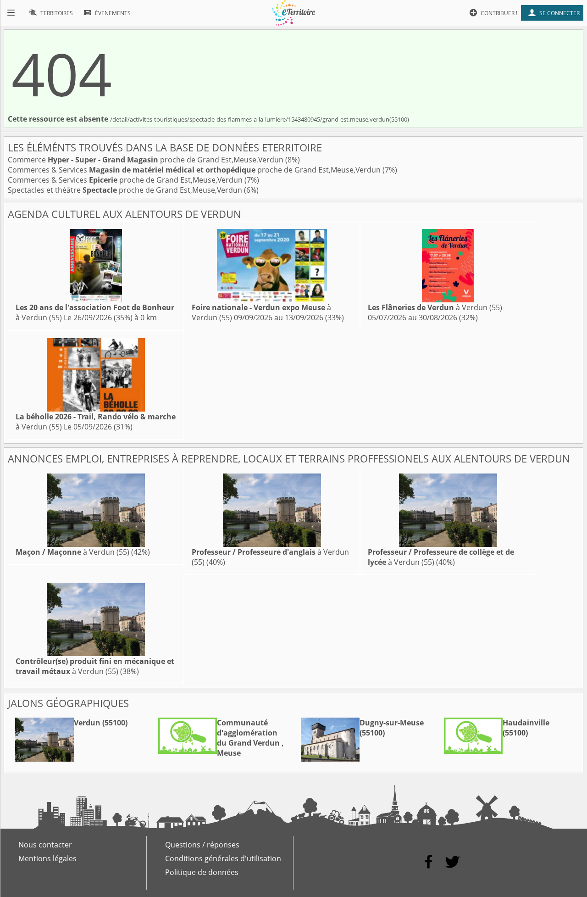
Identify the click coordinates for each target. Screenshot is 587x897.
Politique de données (201, 872)
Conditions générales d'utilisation (223, 858)
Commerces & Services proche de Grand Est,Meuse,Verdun (195, 170)
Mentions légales (47, 858)
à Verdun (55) (435, 307)
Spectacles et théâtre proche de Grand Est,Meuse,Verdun (126, 190)
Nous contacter (45, 845)
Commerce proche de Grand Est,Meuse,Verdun (146, 160)
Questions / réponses (202, 845)
